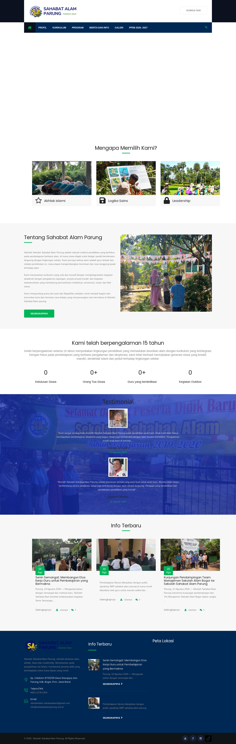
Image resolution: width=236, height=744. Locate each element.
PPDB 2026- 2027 (138, 27)
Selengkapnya (39, 313)
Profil (42, 27)
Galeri (119, 27)
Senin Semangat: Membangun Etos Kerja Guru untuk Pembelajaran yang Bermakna (61, 580)
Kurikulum (59, 27)
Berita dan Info (99, 27)
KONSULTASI (193, 10)
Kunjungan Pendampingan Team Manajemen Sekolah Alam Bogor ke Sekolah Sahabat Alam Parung (189, 580)
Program (78, 27)
